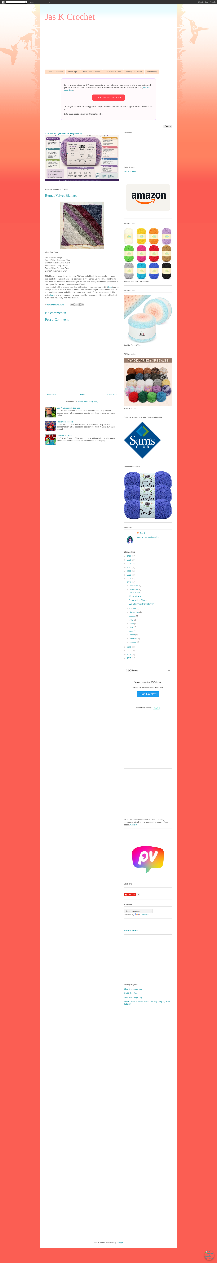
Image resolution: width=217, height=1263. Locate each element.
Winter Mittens (135, 596)
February (133, 638)
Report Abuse (131, 930)
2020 (129, 579)
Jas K (142, 533)
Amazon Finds (130, 171)
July (131, 620)
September (134, 612)
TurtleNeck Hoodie (65, 422)
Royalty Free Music (134, 72)
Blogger (120, 1242)
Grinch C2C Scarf (64, 435)
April (131, 631)
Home (82, 395)
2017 (129, 651)
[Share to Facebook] (80, 304)
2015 (129, 658)
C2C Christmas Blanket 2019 (141, 604)
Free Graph (72, 72)
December (134, 585)
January (133, 642)
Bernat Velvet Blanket (138, 600)
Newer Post (52, 395)
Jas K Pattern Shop (113, 72)
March (132, 635)
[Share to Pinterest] (82, 304)
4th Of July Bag (130, 993)
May (131, 627)
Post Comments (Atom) (88, 401)
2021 (129, 575)
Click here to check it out (108, 97)
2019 (129, 582)
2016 (129, 654)
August (132, 616)
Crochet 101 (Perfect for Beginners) (63, 133)
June (131, 623)
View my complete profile (148, 537)
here (110, 287)
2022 (129, 571)
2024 (129, 564)
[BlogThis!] (74, 304)
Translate (145, 915)
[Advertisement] (108, 44)
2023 (129, 567)
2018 (129, 647)
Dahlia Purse (134, 593)
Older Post (112, 395)
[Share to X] (77, 304)
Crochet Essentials (55, 72)
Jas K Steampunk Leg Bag (68, 408)
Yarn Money (152, 72)
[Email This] (71, 304)
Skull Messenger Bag (133, 997)
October (133, 609)
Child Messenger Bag (133, 989)
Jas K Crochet (70, 17)
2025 (129, 560)
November (134, 589)
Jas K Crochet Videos (91, 72)
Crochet (133, 825)
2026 (129, 556)
